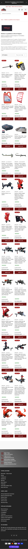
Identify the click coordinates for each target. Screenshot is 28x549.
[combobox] (14, 13)
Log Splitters (3, 512)
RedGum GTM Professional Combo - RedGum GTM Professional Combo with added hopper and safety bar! (20, 424)
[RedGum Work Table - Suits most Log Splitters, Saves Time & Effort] (20, 127)
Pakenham (3, 483)
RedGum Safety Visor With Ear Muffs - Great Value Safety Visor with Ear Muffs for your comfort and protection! (20, 77)
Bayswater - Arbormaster (6, 473)
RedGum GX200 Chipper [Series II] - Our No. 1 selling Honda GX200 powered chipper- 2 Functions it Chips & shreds (20, 196)
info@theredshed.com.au (9, 457)
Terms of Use (4, 500)
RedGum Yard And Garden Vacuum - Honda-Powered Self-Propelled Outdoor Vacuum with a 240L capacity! (20, 229)
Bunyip (2, 475)
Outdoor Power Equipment (6, 517)
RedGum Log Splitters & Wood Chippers (12, 19)
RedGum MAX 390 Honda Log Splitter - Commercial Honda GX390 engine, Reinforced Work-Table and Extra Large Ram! (20, 357)
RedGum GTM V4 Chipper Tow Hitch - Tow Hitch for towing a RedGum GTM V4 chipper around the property (7, 166)
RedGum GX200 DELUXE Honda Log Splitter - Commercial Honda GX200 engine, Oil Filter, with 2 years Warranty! (7, 292)
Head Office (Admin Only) (6, 485)
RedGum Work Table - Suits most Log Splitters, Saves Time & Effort (20, 137)
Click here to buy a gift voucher (10, 460)
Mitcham (3, 480)
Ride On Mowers (4, 509)
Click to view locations (8, 454)
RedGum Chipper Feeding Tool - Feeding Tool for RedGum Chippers (7, 76)
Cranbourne (3, 477)
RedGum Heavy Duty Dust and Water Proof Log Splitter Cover (7, 137)
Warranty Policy (4, 502)
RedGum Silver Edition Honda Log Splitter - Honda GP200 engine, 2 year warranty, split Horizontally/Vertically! (7, 260)
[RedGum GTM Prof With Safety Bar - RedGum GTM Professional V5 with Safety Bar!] (7, 413)
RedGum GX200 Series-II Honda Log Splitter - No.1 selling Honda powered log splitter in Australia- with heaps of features (20, 260)
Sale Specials (4, 521)
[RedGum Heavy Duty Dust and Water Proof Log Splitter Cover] (7, 127)
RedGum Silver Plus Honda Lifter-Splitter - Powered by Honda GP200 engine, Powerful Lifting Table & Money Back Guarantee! (20, 292)
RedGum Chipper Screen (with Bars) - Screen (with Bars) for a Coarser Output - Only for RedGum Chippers (20, 109)
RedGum (3, 72)
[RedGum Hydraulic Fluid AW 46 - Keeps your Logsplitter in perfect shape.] (7, 97)
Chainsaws (3, 514)
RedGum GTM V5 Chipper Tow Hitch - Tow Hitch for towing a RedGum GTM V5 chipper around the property (20, 166)
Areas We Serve (4, 487)
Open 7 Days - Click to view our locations (14, 6)
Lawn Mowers (4, 510)
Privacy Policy (4, 499)
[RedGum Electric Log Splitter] (7, 184)
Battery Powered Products (6, 515)
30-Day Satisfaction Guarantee (7, 493)
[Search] (25, 13)
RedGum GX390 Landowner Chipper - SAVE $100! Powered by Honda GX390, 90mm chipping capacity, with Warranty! (7, 324)
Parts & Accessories (5, 519)
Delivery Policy (4, 497)
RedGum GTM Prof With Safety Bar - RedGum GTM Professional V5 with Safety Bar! (7, 423)
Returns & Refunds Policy (6, 495)
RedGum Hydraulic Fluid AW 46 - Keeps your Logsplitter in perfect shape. (7, 107)
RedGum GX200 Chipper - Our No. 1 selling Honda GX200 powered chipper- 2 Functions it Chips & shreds (7, 229)
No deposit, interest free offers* (10, 463)
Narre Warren (4, 482)
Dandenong (3, 478)
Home (2, 19)
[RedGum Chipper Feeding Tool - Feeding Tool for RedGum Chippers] (7, 66)
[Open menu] (25, 9)
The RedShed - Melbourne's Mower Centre (12, 540)
